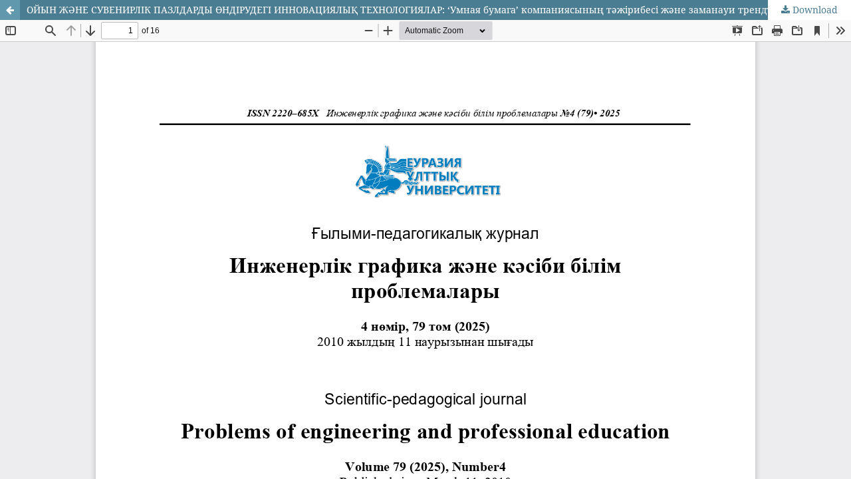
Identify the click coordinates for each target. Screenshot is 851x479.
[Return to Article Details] (10, 10)
